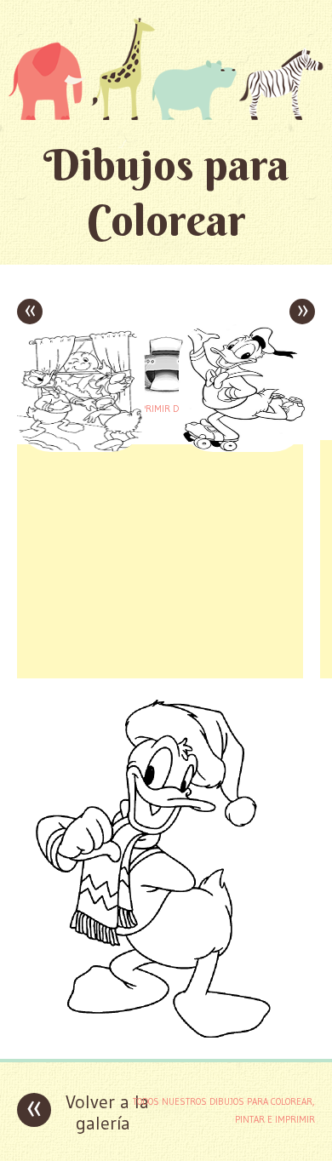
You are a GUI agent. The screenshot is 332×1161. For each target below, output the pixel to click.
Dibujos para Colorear (166, 192)
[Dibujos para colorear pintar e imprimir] (166, 68)
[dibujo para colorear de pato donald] (166, 1033)
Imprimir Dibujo (166, 409)
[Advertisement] (160, 559)
